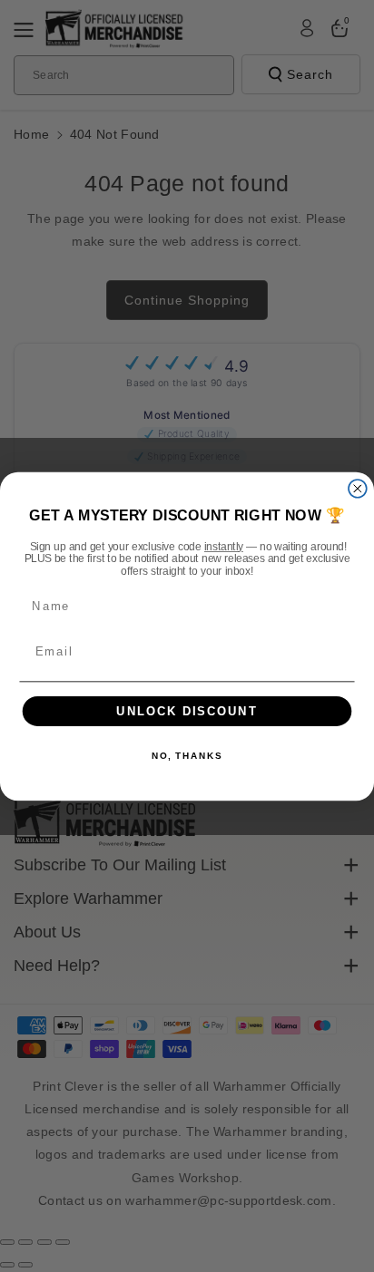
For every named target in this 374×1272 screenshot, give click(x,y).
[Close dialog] (358, 488)
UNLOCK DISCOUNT (187, 710)
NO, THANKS (187, 756)
